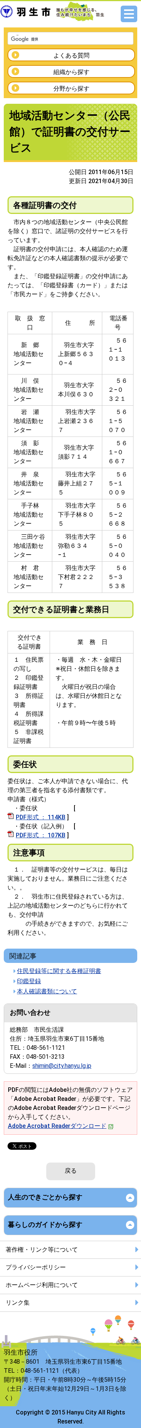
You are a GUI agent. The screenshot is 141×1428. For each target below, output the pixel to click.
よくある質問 (71, 55)
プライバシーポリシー (36, 1267)
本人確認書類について (47, 991)
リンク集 (18, 1302)
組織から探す (71, 72)
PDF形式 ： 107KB (40, 835)
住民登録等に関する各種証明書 (59, 971)
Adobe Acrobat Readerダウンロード (57, 1125)
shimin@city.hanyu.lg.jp (61, 1065)
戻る (71, 1170)
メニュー (129, 14)
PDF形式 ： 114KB (40, 817)
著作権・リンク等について (42, 1249)
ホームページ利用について (42, 1285)
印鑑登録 (29, 981)
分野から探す (71, 88)
